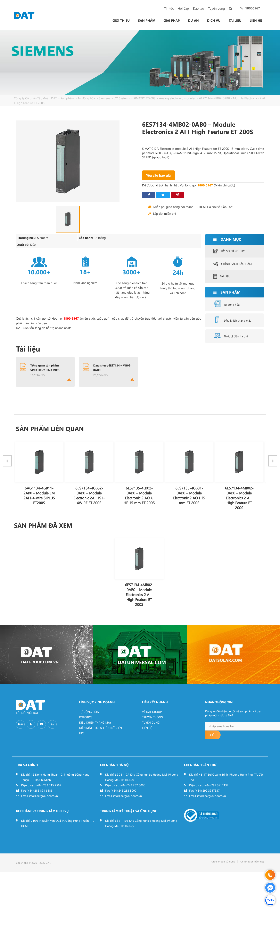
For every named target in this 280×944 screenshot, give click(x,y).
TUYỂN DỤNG (151, 722)
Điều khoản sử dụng (224, 861)
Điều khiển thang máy (237, 320)
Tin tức (169, 8)
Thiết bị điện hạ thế (236, 336)
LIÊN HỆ (147, 728)
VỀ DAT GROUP (152, 712)
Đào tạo (198, 8)
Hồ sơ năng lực (233, 251)
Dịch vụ (214, 20)
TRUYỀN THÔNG (152, 717)
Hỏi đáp (183, 8)
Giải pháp (172, 20)
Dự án (193, 20)
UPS (81, 733)
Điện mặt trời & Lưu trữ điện (100, 728)
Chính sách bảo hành (237, 264)
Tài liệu (235, 20)
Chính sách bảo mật (252, 861)
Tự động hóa (232, 304)
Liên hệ (256, 20)
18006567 (252, 8)
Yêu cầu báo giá (158, 175)
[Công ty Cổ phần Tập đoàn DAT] (24, 15)
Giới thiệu (121, 20)
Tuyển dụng (216, 8)
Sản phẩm (146, 20)
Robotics (85, 717)
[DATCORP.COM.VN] (46, 654)
